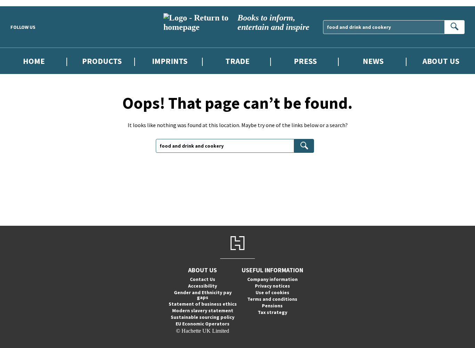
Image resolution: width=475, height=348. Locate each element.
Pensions (272, 306)
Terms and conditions (272, 299)
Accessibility (202, 286)
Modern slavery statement (202, 310)
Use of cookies (272, 292)
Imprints (169, 61)
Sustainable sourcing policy (202, 317)
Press (305, 61)
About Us (440, 61)
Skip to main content (22, 3)
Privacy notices (272, 286)
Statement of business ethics (203, 304)
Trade (237, 61)
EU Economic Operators (203, 324)
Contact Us (202, 279)
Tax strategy (272, 312)
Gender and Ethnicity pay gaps (203, 294)
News (373, 61)
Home (34, 61)
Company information (272, 279)
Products (102, 61)
